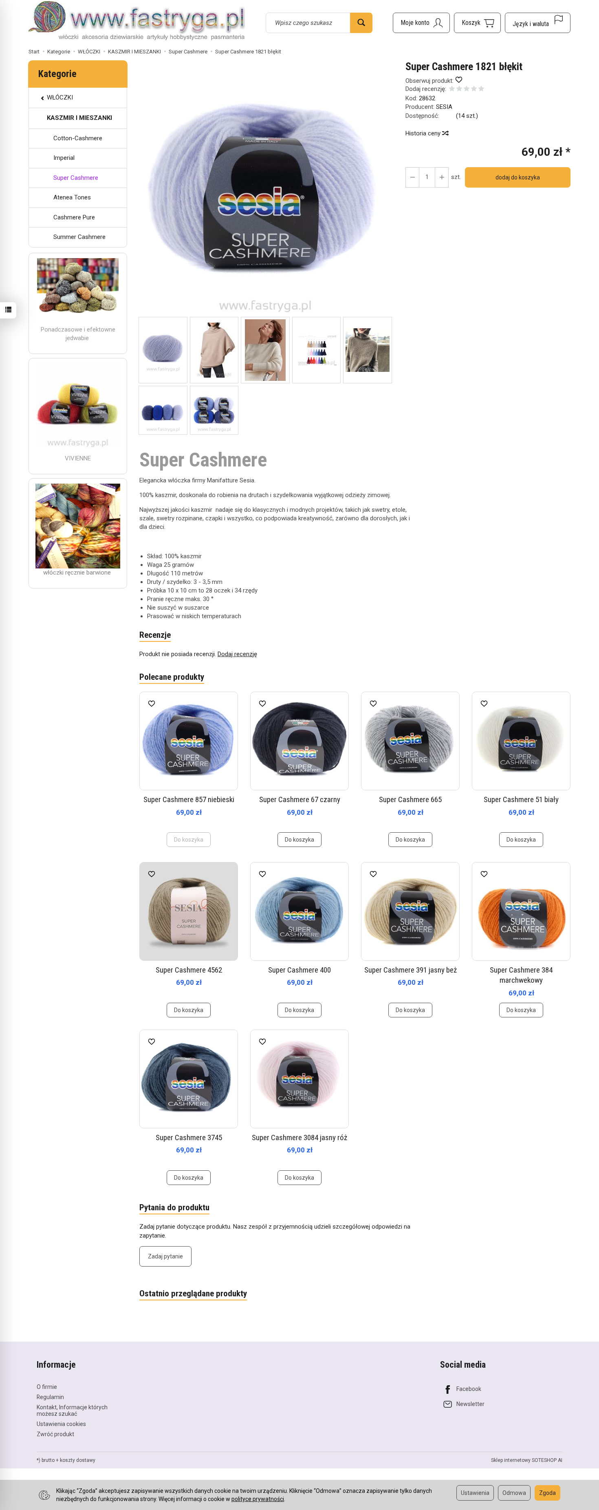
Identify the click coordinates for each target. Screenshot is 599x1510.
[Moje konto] (421, 23)
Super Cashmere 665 (410, 799)
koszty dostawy (77, 1460)
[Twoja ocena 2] (459, 89)
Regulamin (50, 1397)
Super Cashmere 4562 (189, 970)
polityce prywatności (257, 1499)
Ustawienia (475, 1493)
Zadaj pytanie (165, 1256)
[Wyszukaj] (361, 23)
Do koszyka (299, 839)
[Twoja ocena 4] (474, 89)
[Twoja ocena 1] (452, 89)
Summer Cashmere (79, 237)
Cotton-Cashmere (77, 138)
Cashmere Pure (74, 217)
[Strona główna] (137, 21)
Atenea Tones (72, 197)
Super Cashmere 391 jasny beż (410, 970)
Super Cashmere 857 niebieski (188, 799)
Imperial (64, 157)
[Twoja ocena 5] (481, 89)
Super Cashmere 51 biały (521, 799)
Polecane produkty (171, 677)
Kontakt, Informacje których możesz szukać (72, 1410)
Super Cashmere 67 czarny (299, 799)
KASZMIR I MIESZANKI (79, 118)
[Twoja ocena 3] (466, 89)
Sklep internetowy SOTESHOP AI (526, 1460)
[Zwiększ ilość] (412, 177)
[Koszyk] (477, 23)
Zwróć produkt (55, 1434)
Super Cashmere (75, 177)
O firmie (47, 1387)
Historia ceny (423, 133)
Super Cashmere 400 (299, 970)
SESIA (444, 107)
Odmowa (514, 1493)
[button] (265, 189)
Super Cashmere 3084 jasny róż (299, 1137)
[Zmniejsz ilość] (442, 177)
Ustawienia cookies (61, 1424)
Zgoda (547, 1493)
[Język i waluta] (537, 23)
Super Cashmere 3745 (189, 1137)
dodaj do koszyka (517, 177)
